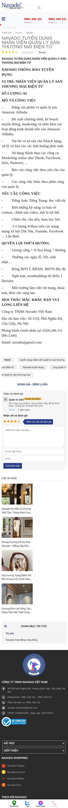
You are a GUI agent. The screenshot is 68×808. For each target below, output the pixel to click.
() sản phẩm (10, 28)
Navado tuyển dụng (33, 367)
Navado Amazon (16, 772)
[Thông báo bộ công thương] (14, 725)
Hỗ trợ (9, 743)
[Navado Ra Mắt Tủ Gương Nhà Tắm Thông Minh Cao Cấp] (17, 494)
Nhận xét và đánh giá (15, 415)
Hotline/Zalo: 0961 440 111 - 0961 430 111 (29, 697)
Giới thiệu (11, 750)
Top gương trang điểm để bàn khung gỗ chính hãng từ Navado (16, 577)
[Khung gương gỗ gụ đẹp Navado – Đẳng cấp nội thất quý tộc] (17, 527)
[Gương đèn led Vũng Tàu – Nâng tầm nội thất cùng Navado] (17, 594)
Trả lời (12, 410)
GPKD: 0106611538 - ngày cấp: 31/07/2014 (30, 713)
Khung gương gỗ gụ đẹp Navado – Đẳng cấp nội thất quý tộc (16, 544)
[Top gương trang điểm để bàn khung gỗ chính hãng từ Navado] (17, 560)
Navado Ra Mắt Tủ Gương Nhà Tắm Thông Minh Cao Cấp (16, 510)
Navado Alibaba (15, 778)
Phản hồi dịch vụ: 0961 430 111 (23, 702)
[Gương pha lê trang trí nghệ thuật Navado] (11, 5)
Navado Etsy (14, 785)
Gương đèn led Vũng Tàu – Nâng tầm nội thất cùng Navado (17, 610)
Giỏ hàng (10, 25)
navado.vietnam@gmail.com (22, 707)
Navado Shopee (16, 765)
